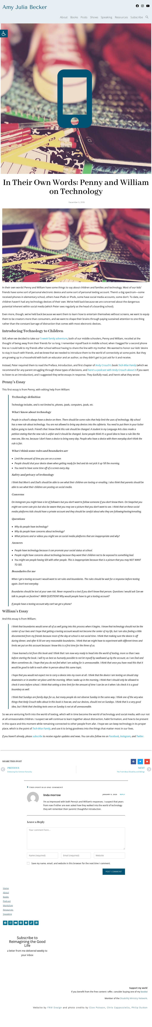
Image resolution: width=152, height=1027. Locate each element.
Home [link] (6, 888)
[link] (4, 33)
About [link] (6, 892)
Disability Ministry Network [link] (133, 998)
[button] (133, 761)
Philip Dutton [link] (140, 1007)
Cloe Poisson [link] (97, 1007)
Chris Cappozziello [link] (118, 1007)
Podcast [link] (7, 901)
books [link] (144, 991)
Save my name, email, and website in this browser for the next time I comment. (70, 863)
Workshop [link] (8, 905)
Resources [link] (8, 909)
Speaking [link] (7, 914)
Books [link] (6, 896)
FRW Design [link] (54, 1007)
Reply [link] (122, 794)
